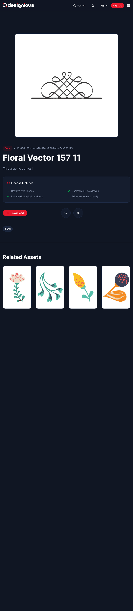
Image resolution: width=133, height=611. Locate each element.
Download (18, 212)
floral (8, 228)
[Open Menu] (128, 5)
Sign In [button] (104, 5)
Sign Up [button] (117, 5)
